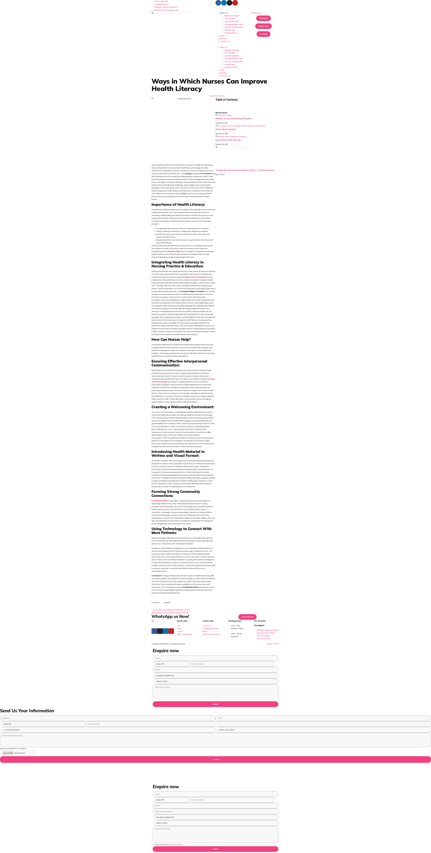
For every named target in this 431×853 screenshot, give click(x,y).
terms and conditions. (175, 845)
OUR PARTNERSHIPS (231, 21)
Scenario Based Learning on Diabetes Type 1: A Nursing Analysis (245, 170)
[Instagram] (229, 3)
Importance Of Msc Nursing (228, 140)
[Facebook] (218, 3)
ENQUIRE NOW (256, 13)
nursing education (172, 251)
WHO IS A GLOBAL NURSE (233, 27)
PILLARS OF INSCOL (231, 33)
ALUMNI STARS (229, 30)
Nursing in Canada (159, 501)
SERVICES (223, 39)
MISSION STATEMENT (232, 16)
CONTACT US (225, 41)
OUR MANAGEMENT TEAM (233, 24)
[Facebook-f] (154, 631)
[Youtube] (235, 3)
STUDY (222, 36)
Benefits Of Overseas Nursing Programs (234, 118)
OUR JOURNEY (229, 18)
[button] (231, 44)
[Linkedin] (224, 3)
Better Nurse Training (225, 129)
